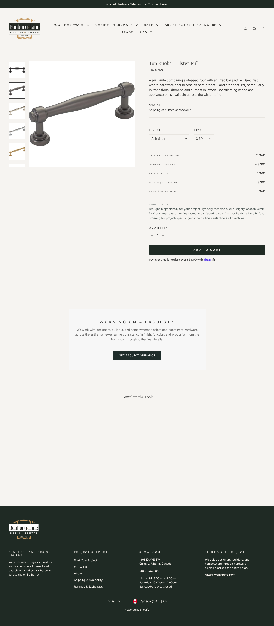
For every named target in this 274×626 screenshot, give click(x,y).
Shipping (155, 110)
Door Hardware (69, 24)
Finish (155, 130)
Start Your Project (85, 560)
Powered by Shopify (137, 609)
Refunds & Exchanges (88, 586)
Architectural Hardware (191, 24)
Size (198, 130)
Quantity (158, 227)
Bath (149, 24)
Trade (127, 32)
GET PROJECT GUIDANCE (137, 355)
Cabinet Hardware (114, 24)
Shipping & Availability (88, 580)
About (146, 32)
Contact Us (81, 567)
